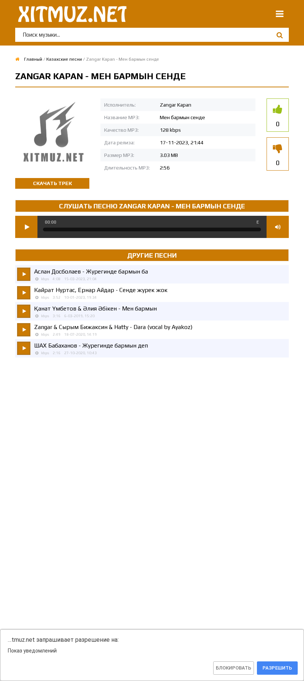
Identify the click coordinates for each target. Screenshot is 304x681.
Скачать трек (52, 183)
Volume (278, 227)
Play (26, 227)
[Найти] (279, 35)
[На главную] (70, 14)
